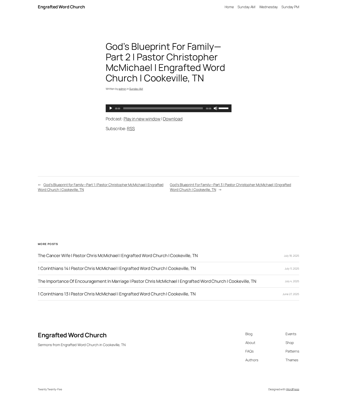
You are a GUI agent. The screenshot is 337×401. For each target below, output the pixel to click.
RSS (131, 128)
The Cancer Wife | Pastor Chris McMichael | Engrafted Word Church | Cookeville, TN (118, 255)
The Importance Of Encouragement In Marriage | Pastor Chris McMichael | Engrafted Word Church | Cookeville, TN (147, 281)
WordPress (292, 389)
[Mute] (215, 108)
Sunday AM (136, 89)
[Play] (111, 108)
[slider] (224, 107)
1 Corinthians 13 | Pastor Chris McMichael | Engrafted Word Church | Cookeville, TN (117, 294)
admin (122, 89)
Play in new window (142, 119)
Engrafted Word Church (61, 7)
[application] (168, 108)
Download (173, 119)
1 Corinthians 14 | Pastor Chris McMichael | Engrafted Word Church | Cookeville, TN (117, 268)
